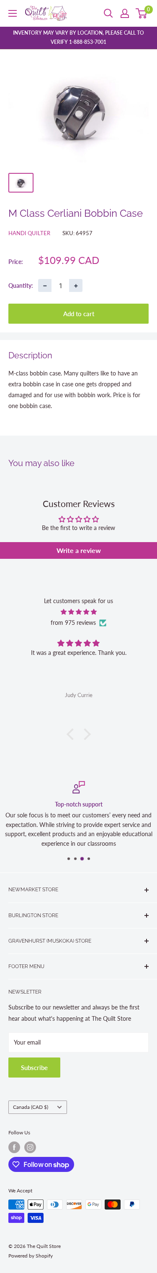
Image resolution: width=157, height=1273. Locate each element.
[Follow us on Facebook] (14, 1147)
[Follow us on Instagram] (30, 1147)
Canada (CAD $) (30, 1107)
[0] (141, 13)
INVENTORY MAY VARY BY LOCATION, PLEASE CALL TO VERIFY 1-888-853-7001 (78, 37)
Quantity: (20, 285)
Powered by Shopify (30, 1256)
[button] (72, 734)
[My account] (125, 13)
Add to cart (78, 313)
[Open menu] (12, 13)
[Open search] (108, 13)
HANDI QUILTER (29, 233)
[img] (78, 611)
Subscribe (34, 1067)
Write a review (79, 550)
